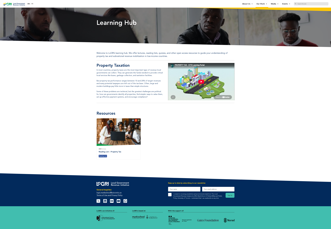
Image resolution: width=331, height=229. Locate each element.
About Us (246, 4)
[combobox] (312, 3)
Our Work (260, 4)
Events (285, 4)
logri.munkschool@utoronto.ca (109, 192)
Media (273, 4)
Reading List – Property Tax (110, 152)
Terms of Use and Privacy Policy (109, 195)
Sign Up (230, 195)
